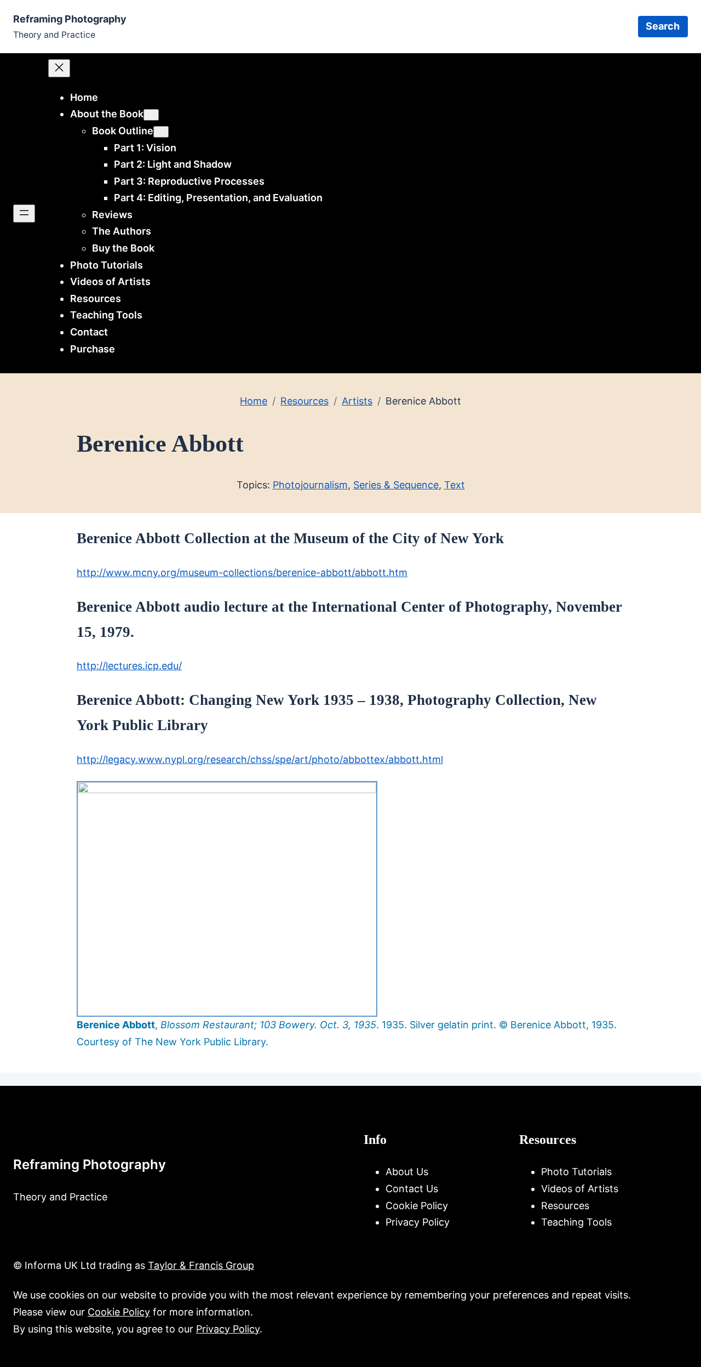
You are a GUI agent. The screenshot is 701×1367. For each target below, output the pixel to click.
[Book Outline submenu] (161, 132)
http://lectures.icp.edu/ (129, 665)
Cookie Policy (119, 1312)
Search (663, 26)
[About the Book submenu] (151, 115)
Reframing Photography (70, 19)
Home (84, 97)
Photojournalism (310, 485)
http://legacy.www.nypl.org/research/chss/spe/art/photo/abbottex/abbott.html (260, 759)
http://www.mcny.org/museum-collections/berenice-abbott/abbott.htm (242, 572)
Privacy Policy (228, 1329)
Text (454, 485)
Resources (304, 401)
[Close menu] (59, 68)
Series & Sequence (396, 485)
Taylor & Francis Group (201, 1265)
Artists (357, 401)
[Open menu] (24, 213)
